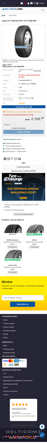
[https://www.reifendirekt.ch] (8, 436)
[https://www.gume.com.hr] (24, 437)
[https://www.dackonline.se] (11, 436)
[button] (42, 426)
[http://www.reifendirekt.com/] (37, 437)
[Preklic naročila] (25, 3)
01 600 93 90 (5, 3)
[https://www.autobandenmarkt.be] (33, 436)
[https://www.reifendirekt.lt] (29, 437)
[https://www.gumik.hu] (12, 437)
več (13, 417)
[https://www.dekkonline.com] (16, 436)
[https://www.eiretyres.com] (10, 437)
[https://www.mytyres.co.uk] (23, 436)
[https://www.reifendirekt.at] (28, 436)
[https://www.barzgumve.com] (22, 437)
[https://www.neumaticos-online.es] (26, 436)
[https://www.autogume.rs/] (34, 437)
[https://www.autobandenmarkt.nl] (21, 436)
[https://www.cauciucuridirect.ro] (17, 437)
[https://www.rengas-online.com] (36, 436)
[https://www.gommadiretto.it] (13, 436)
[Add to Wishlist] (12, 159)
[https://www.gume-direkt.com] (31, 436)
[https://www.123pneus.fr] (6, 436)
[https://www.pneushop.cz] (38, 436)
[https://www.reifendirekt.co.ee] (27, 437)
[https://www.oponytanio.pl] (15, 437)
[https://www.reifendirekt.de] (3, 436)
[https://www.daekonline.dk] (18, 436)
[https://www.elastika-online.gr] (20, 437)
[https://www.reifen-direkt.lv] (32, 437)
